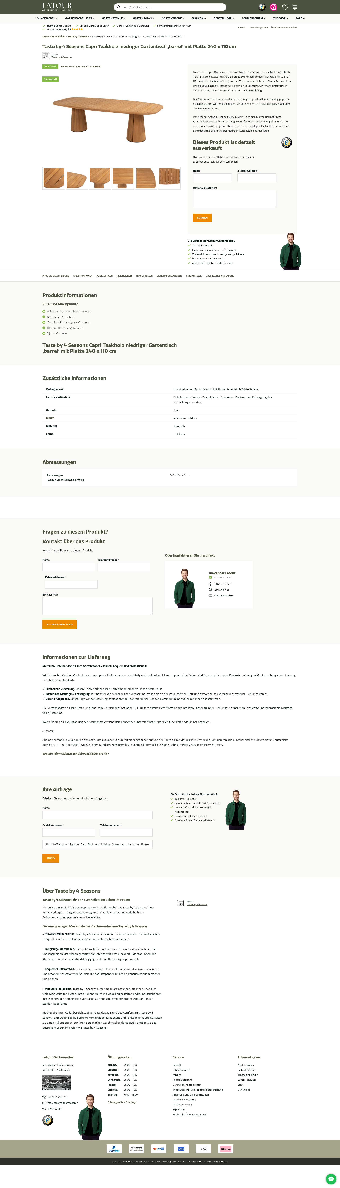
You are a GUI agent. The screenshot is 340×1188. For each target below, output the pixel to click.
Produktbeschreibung (55, 276)
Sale (299, 18)
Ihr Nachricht (50, 594)
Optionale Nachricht (205, 188)
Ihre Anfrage (194, 276)
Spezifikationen (82, 276)
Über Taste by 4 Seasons (220, 276)
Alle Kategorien (246, 1064)
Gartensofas (142, 18)
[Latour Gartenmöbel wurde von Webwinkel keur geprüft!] (273, 7)
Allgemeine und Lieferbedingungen (191, 1094)
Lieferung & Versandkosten (187, 1084)
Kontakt (242, 27)
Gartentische (172, 18)
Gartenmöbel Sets (78, 18)
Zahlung (177, 1074)
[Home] (57, 7)
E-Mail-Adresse (248, 170)
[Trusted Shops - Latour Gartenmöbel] (262, 7)
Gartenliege (223, 18)
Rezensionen (124, 276)
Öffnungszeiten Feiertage (122, 1102)
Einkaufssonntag (247, 1069)
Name (196, 170)
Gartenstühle (112, 18)
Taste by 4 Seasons (78, 36)
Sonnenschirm (252, 18)
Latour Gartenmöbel (53, 36)
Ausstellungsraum (259, 27)
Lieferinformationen (169, 276)
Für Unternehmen (182, 1104)
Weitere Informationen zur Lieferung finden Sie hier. (75, 753)
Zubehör (279, 18)
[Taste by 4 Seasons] (46, 56)
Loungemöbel (45, 18)
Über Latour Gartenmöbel (284, 27)
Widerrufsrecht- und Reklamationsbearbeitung (198, 1089)
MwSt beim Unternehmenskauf (189, 1114)
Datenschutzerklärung (184, 1099)
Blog (240, 1084)
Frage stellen (144, 276)
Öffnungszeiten (181, 1069)
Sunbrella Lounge (247, 1079)
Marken (197, 18)
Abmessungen (105, 276)
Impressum (179, 1109)
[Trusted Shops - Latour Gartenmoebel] (47, 1120)
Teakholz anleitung (248, 1074)
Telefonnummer (108, 559)
